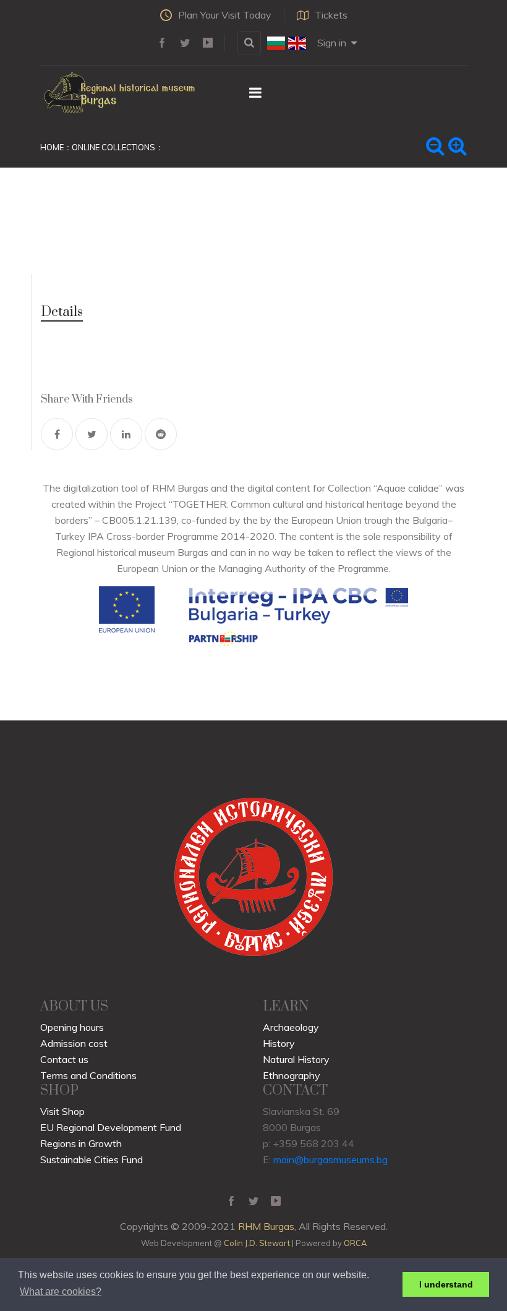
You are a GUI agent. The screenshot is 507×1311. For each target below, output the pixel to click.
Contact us (64, 1059)
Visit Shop (62, 1111)
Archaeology (291, 1027)
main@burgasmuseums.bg (330, 1159)
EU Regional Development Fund (110, 1127)
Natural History (296, 1059)
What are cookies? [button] (60, 1291)
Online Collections (113, 147)
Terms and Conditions (88, 1075)
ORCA (355, 1243)
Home (52, 147)
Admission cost (74, 1043)
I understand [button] (446, 1284)
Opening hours (72, 1027)
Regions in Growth (81, 1143)
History (279, 1043)
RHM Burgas (266, 1226)
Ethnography (291, 1075)
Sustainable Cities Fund (91, 1159)
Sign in (331, 42)
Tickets (331, 15)
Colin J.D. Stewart (257, 1243)
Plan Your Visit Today (224, 15)
